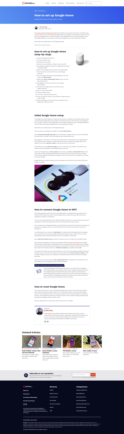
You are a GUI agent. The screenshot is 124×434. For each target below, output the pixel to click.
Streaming (61, 3)
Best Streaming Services (83, 404)
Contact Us (26, 394)
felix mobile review (90, 351)
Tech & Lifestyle (70, 3)
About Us (25, 390)
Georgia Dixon (67, 348)
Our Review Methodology (30, 397)
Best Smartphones (81, 400)
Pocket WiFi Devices (81, 410)
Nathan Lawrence (89, 348)
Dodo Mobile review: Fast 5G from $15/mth (31, 351)
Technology (53, 400)
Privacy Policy (26, 420)
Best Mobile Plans (81, 397)
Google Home (40, 33)
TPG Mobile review (69, 351)
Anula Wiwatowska (28, 348)
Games (51, 407)
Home (36, 11)
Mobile (47, 3)
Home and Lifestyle (55, 404)
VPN (51, 410)
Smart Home (42, 11)
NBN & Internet (54, 393)
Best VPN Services (81, 407)
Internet (53, 3)
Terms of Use (33, 420)
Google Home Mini (51, 33)
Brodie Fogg (43, 27)
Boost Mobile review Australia (49, 351)
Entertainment (54, 397)
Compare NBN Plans (81, 390)
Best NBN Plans (80, 393)
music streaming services (76, 242)
